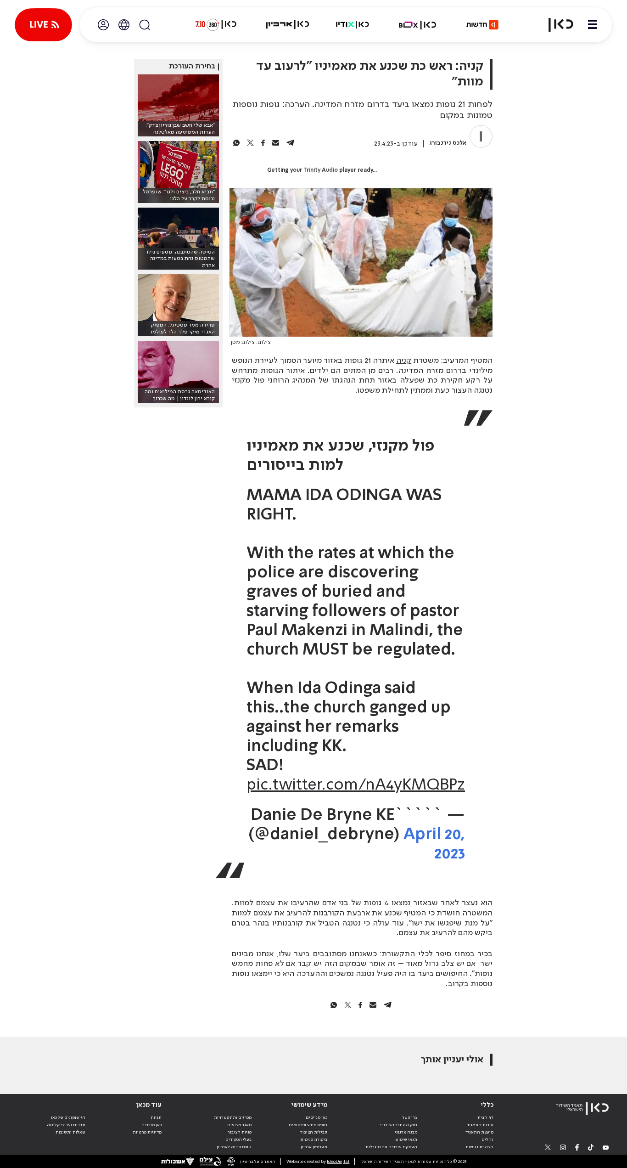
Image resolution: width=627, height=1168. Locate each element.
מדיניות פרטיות (147, 1132)
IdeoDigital (338, 1161)
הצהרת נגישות (479, 1147)
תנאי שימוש (406, 1139)
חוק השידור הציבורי (398, 1125)
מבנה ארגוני (406, 1132)
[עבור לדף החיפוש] (144, 25)
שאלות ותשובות (70, 1132)
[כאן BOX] (417, 25)
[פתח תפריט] (592, 24)
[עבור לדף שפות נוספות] (124, 25)
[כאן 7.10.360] (215, 25)
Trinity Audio (320, 170)
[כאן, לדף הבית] (555, 25)
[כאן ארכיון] (287, 25)
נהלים (487, 1139)
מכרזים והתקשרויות (233, 1117)
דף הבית (485, 1117)
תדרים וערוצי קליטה (66, 1125)
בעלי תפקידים (238, 1139)
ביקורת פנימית (313, 1139)
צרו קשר (409, 1117)
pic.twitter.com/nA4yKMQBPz (355, 785)
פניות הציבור (240, 1132)
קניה (403, 360)
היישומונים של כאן (68, 1117)
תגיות (156, 1117)
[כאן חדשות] (482, 25)
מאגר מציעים (239, 1125)
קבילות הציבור (313, 1132)
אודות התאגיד (480, 1125)
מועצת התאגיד (479, 1132)
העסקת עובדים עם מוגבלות (391, 1147)
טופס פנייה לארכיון (234, 1147)
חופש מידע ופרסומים (308, 1125)
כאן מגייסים (316, 1117)
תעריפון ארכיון (314, 1146)
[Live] (43, 24)
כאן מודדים (151, 1125)
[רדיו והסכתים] (352, 25)
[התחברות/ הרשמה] (103, 25)
